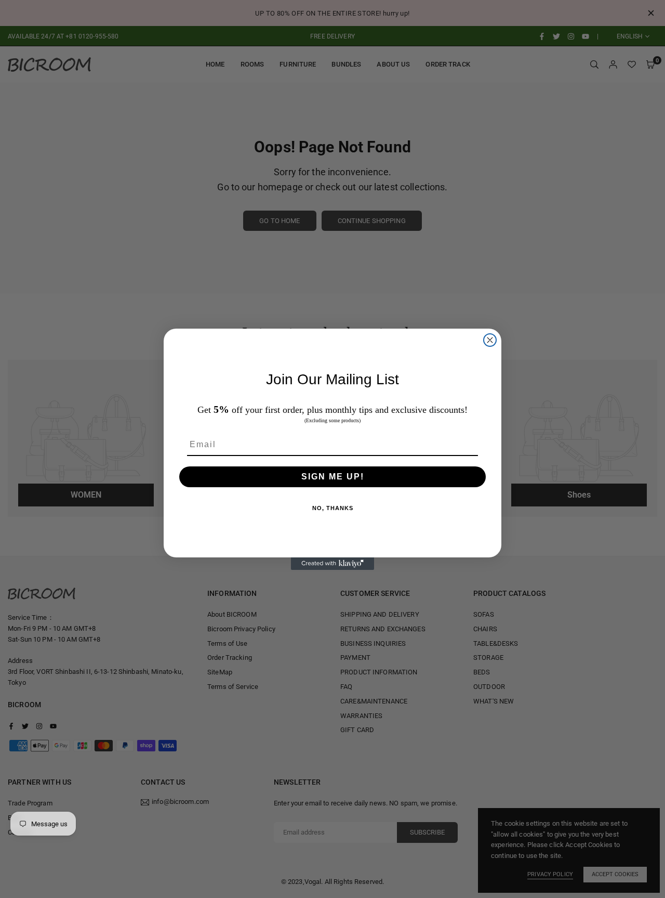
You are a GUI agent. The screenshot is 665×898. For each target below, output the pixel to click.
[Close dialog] (490, 340)
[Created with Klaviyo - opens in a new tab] (332, 563)
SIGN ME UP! (332, 476)
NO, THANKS (332, 508)
